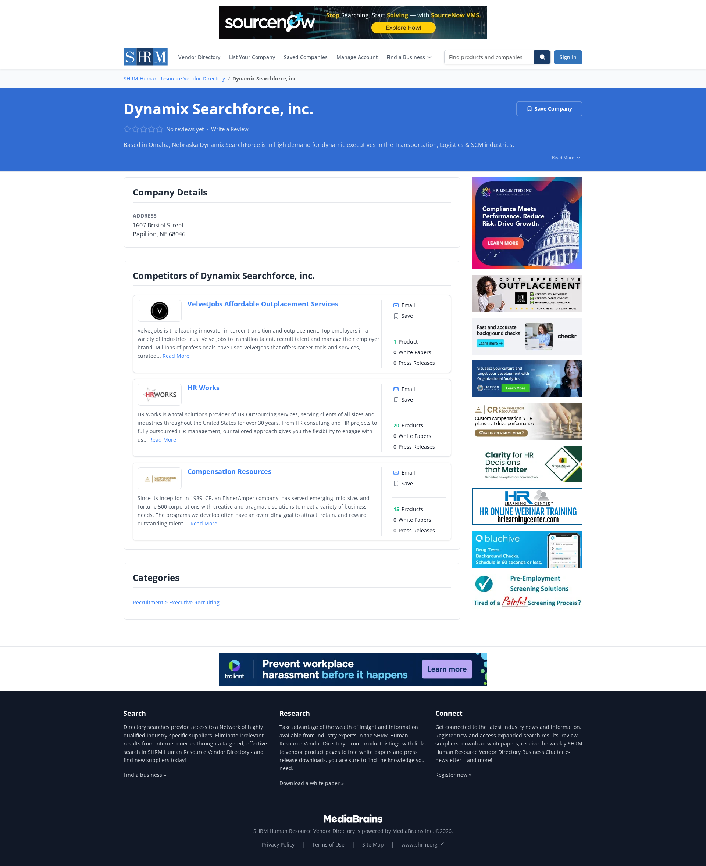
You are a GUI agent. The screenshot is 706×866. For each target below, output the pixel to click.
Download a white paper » (311, 783)
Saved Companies (306, 57)
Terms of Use (328, 844)
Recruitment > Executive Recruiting (176, 602)
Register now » (453, 774)
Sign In (568, 57)
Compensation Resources (229, 471)
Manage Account (357, 57)
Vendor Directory (199, 57)
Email (408, 305)
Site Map (373, 844)
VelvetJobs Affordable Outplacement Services (263, 303)
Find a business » (145, 774)
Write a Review (230, 129)
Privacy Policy (278, 844)
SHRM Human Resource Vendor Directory (174, 78)
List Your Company (252, 57)
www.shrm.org (420, 844)
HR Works (204, 387)
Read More (176, 355)
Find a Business (405, 57)
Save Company (553, 108)
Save (407, 315)
